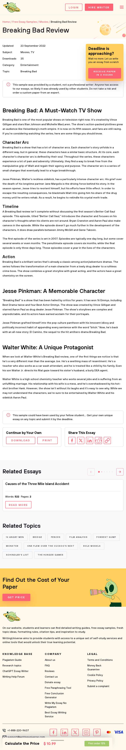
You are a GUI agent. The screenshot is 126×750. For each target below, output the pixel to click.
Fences (56, 537)
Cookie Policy (95, 675)
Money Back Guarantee (94, 667)
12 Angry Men (15, 537)
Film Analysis (78, 537)
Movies (25, 52)
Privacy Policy (95, 680)
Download (20, 440)
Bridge (37, 537)
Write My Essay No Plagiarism (55, 705)
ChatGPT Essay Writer (15, 671)
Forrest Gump (106, 537)
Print (47, 440)
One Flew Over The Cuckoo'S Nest (50, 546)
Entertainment (30, 65)
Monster (12, 546)
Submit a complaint (98, 686)
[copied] (107, 440)
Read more (18, 505)
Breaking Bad (29, 71)
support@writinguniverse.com (26, 737)
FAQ (47, 665)
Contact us (51, 676)
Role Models (92, 546)
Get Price (16, 597)
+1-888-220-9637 (18, 730)
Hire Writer (99, 7)
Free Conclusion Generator (54, 695)
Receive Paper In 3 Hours (105, 73)
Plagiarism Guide (12, 660)
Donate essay (53, 682)
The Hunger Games (50, 555)
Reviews (49, 671)
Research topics (11, 665)
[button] (99, 472)
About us (50, 660)
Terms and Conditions (100, 660)
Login (74, 7)
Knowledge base (17, 654)
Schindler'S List (17, 555)
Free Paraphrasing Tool (58, 688)
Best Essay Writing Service (55, 714)
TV (32, 52)
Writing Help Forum (13, 676)
